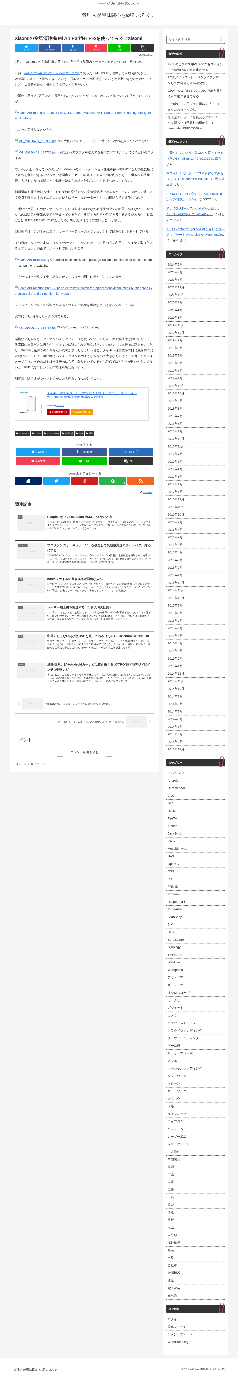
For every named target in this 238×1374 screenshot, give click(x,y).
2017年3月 (175, 476)
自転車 (172, 1265)
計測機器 (174, 1273)
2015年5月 (175, 636)
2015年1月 (175, 666)
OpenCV (174, 864)
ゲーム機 (174, 1045)
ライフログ (175, 1121)
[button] (221, 40)
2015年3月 (175, 651)
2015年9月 (175, 605)
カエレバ (60, 406)
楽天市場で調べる (58, 412)
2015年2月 (175, 658)
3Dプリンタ (176, 773)
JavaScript (175, 833)
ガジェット (24, 433)
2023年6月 (175, 272)
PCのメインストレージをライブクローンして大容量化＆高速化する (195, 80)
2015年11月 (176, 590)
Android (173, 780)
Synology (174, 947)
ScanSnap (175, 917)
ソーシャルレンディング (185, 1068)
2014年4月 (175, 734)
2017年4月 (175, 469)
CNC (171, 795)
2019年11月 (176, 325)
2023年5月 (175, 279)
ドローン (174, 1083)
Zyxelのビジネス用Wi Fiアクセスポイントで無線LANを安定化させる (195, 67)
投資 (171, 1205)
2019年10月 (176, 333)
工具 (171, 1197)
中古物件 (174, 1151)
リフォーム (175, 1129)
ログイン (174, 1319)
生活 (81, 433)
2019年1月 (175, 378)
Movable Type (177, 848)
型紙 (171, 1174)
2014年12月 (176, 673)
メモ (171, 1106)
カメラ (172, 1015)
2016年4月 (175, 552)
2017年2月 (175, 484)
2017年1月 (175, 492)
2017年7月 (175, 454)
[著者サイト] (28, 481)
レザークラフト (179, 1144)
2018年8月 (175, 408)
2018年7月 (175, 416)
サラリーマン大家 (180, 1053)
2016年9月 (175, 522)
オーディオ (175, 985)
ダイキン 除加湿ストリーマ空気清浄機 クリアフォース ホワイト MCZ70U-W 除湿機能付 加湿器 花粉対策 (92, 395)
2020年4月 (175, 310)
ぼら (218, 158)
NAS (171, 856)
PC (170, 879)
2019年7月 (175, 355)
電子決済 (174, 1288)
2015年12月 (176, 583)
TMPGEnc (175, 955)
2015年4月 (175, 643)
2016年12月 (176, 499)
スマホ (38, 433)
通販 (91, 433)
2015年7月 (175, 620)
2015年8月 (175, 613)
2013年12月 (176, 749)
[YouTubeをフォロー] (84, 481)
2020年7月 (175, 302)
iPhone (172, 826)
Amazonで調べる (82, 412)
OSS (171, 871)
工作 (171, 1189)
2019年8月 (175, 348)
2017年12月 (176, 438)
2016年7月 (175, 537)
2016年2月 (175, 567)
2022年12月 (176, 287)
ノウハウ (174, 1098)
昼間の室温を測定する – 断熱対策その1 (52, 73)
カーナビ (174, 1000)
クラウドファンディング (185, 1030)
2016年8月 (175, 529)
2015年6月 (175, 628)
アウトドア (175, 977)
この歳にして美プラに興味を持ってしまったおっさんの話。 (194, 106)
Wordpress (175, 970)
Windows (174, 962)
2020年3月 (175, 317)
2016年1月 (175, 575)
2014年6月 (175, 719)
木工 (171, 1227)
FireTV (172, 818)
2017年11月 (176, 446)
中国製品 (69, 433)
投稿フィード (177, 1327)
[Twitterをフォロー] (56, 481)
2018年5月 (175, 423)
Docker (173, 811)
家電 (171, 1182)
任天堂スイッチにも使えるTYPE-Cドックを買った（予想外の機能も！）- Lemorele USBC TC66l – (195, 122)
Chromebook (177, 788)
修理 (171, 1167)
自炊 (171, 1257)
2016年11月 (176, 507)
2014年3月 (175, 742)
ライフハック (177, 1114)
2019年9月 (175, 340)
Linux (171, 841)
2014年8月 (175, 704)
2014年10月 (176, 688)
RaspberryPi (176, 901)
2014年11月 (176, 681)
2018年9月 (175, 401)
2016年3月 (175, 560)
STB (171, 932)
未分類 (172, 1235)
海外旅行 (174, 1242)
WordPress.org (178, 1342)
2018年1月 (175, 431)
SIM (170, 924)
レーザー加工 (177, 1136)
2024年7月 (175, 264)
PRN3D (173, 886)
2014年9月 (175, 696)
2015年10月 (176, 598)
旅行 (171, 1220)
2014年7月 (175, 711)
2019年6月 (175, 363)
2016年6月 (175, 545)
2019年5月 (175, 370)
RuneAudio (175, 909)
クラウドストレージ (182, 1023)
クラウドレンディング (183, 1038)
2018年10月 (176, 393)
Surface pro (176, 939)
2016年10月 (176, 514)
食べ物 (172, 1295)
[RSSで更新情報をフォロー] (140, 481)
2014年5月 (175, 726)
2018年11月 (176, 386)
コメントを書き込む (84, 752)
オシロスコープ (179, 992)
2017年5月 (175, 461)
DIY (170, 803)
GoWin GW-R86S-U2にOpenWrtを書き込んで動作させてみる (195, 93)
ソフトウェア (177, 1076)
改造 (171, 1212)
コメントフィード (180, 1334)
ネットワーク (53, 433)
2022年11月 (176, 295)
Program (174, 894)
